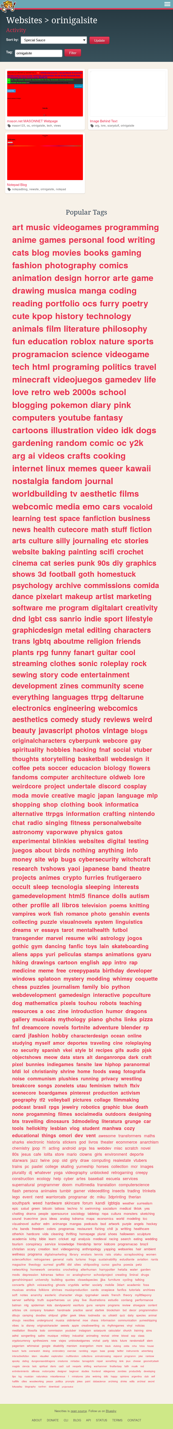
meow (50, 1057)
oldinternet (73, 1320)
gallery (21, 1019)
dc (92, 1197)
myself (42, 1042)
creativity (141, 607)
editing (99, 629)
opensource (59, 1213)
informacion (108, 1320)
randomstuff (137, 1340)
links (130, 1019)
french (116, 1295)
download (54, 1386)
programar (77, 1197)
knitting (139, 905)
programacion (40, 354)
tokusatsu (17, 1386)
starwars (20, 1160)
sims (149, 1330)
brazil (144, 1243)
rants (154, 1259)
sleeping (98, 886)
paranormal (137, 1064)
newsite (34, 189)
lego (16, 1197)
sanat (89, 1310)
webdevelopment (34, 994)
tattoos (60, 1208)
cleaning (57, 1233)
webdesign (127, 758)
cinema (24, 562)
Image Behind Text (103, 120)
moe (85, 1320)
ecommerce (126, 1142)
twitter (120, 1351)
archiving (113, 1381)
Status (101, 1420)
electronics (31, 707)
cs (103, 1325)
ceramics (54, 1269)
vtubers (140, 1160)
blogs (139, 730)
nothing (84, 850)
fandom (67, 481)
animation (32, 277)
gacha (116, 1264)
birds (62, 850)
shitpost (53, 1315)
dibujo (16, 1315)
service (50, 1243)
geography (24, 1099)
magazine (19, 1264)
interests (126, 886)
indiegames (60, 1064)
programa (35, 1254)
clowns (86, 1154)
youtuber (70, 1330)
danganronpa (110, 1057)
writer (86, 1285)
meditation (18, 1330)
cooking (109, 455)
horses (102, 1166)
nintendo (142, 813)
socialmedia (88, 1113)
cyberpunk (84, 740)
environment (116, 1154)
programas (67, 1228)
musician (29, 1376)
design (68, 277)
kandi (100, 1203)
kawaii (138, 468)
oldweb (120, 777)
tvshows (53, 868)
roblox (83, 341)
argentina (137, 1376)
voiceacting (45, 1285)
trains (17, 1166)
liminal (134, 1274)
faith (126, 1366)
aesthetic (98, 493)
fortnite (80, 1027)
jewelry (70, 1106)
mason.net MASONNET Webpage (32, 120)
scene (133, 685)
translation (106, 1184)
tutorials (134, 1290)
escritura (78, 1305)
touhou (87, 1003)
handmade (64, 1310)
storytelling (58, 758)
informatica (122, 804)
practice (78, 1310)
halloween (127, 1233)
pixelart (49, 596)
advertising (147, 1351)
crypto (72, 877)
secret (151, 1381)
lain (104, 946)
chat (18, 822)
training (138, 1330)
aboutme (69, 640)
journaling (90, 540)
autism (139, 895)
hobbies (58, 749)
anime (24, 239)
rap (133, 962)
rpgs (54, 1106)
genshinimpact (22, 1279)
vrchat (96, 1340)
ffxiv (135, 1085)
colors (51, 1228)
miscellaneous (57, 1376)
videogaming (70, 1248)
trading (133, 1190)
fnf (15, 1027)
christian (18, 1248)
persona (30, 1190)
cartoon (67, 962)
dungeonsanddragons (43, 1361)
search (126, 1238)
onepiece (107, 1290)
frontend (96, 1371)
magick (16, 1366)
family (90, 986)
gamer (79, 1190)
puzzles (40, 986)
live (84, 1300)
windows (23, 978)
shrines (57, 1290)
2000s (84, 392)
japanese (96, 868)
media (68, 506)
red (142, 1366)
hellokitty (37, 1128)
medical (125, 1208)
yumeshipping (148, 1320)
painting (82, 551)
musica (61, 290)
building (57, 1279)
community (100, 685)
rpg (42, 652)
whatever (43, 1172)
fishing (100, 1228)
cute (21, 316)
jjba (102, 1279)
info (132, 850)
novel (145, 1148)
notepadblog (19, 189)
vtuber (142, 749)
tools (18, 1128)
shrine (67, 1071)
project (54, 786)
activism (130, 1092)
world (120, 1218)
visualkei (44, 1356)
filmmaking (126, 1099)
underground (45, 1320)
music (38, 227)
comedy (64, 719)
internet (27, 468)
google (46, 1346)
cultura (116, 1213)
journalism (66, 986)
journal (99, 481)
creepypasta (84, 970)
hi (81, 1208)
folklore (44, 1290)
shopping (26, 804)
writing (141, 239)
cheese (137, 1361)
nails (69, 1259)
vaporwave (62, 831)
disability (58, 1346)
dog (17, 1003)
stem (150, 1340)
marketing (134, 596)
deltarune (127, 696)
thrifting (71, 1233)
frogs (92, 1259)
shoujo (16, 1320)
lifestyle (139, 618)
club (146, 1376)
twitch (120, 1085)
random (71, 442)
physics (92, 831)
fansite (84, 1064)
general (58, 1259)
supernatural (23, 1184)
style (80, 1050)
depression (30, 1274)
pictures (82, 1099)
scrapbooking (133, 1254)
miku (101, 1197)
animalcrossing (103, 1356)
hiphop (113, 1064)
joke (141, 1356)
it (147, 758)
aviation (142, 1259)
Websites (24, 20)
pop (55, 1160)
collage (102, 1099)
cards (95, 1290)
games (52, 239)
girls (98, 1154)
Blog (77, 1420)
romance (77, 913)
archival (141, 1381)
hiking (20, 962)
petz (139, 1264)
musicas (18, 1290)
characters (132, 629)
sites (77, 1264)
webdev (104, 1148)
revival (105, 1335)
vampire (100, 1305)
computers (33, 417)
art (17, 227)
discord (109, 786)
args (82, 1148)
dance (22, 596)
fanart (84, 652)
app (107, 962)
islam (34, 1356)
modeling (133, 1218)
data (65, 1057)
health (44, 529)
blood (124, 1335)
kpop (42, 316)
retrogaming (122, 1172)
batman (16, 1305)
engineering (74, 707)
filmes (65, 1113)
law (98, 1064)
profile (40, 905)
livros (93, 1142)
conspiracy (34, 1243)
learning (26, 518)
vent (91, 1135)
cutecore (73, 529)
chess (19, 986)
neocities (28, 1320)
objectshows (26, 1057)
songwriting (28, 1335)
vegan (94, 1351)
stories (136, 540)
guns (89, 1305)
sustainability (108, 1259)
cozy (129, 1128)
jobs (88, 1376)
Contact (134, 1420)
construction (23, 1178)
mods (16, 1274)
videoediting (98, 1190)
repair (100, 1361)
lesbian (58, 1128)
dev (79, 1135)
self (153, 1376)
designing (140, 1113)
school (112, 392)
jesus (26, 1154)
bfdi (16, 1071)
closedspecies (88, 1279)
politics (117, 366)
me (51, 607)
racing (113, 1238)
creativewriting (90, 1325)
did (69, 1264)
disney (30, 1325)
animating (92, 1335)
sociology (78, 1213)
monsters (131, 1213)
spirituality (28, 749)
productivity (135, 1371)
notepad (61, 189)
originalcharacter (47, 1325)
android (69, 1148)
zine (63, 1011)
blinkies (64, 840)
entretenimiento (20, 1371)
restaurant (84, 1228)
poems (118, 905)
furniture (114, 1279)
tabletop (93, 1213)
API (88, 1420)
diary (101, 404)
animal (152, 1315)
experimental (31, 840)
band (119, 868)
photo (98, 913)
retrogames (42, 1259)
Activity (16, 30)
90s (104, 562)
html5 (77, 895)
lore (103, 125)
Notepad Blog (17, 184)
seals (105, 1295)
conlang (126, 1300)
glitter (64, 1315)
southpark (21, 1203)
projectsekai (67, 1386)
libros (70, 905)
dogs (146, 430)
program (74, 607)
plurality (19, 1172)
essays (50, 929)
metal (74, 629)
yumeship (85, 1166)
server (16, 1300)
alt (90, 1057)
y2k (136, 442)
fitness (80, 822)
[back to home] (8, 6)
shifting (87, 1366)
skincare (72, 1203)
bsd (103, 1223)
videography (76, 1172)
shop (50, 804)
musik (135, 1366)
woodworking (37, 1381)
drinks (124, 1381)
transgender (27, 938)
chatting (18, 1213)
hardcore (33, 1233)
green (36, 1208)
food (116, 239)
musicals (43, 1019)
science (86, 354)
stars (78, 1057)
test (50, 518)
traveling (100, 1042)
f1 (44, 1148)
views (57, 125)
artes (81, 1178)
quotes (70, 1279)
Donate (53, 1420)
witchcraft (136, 859)
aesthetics (30, 719)
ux (69, 1300)
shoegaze (139, 1305)
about (43, 850)
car (147, 1121)
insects (118, 1190)
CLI (66, 1420)
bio (105, 986)
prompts (70, 1381)
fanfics (121, 1290)
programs (114, 1305)
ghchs (114, 1019)
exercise (71, 1351)
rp (146, 1027)
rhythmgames (115, 1325)
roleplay (114, 663)
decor (132, 1310)
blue (128, 1106)
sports (140, 341)
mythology (72, 1019)
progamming (40, 1113)
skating (67, 1166)
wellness (18, 1254)
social (122, 749)
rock (139, 663)
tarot (68, 929)
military (65, 1335)
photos (87, 730)
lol (26, 1071)
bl (91, 1050)
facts (23, 1351)
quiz (122, 1315)
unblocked (99, 1172)
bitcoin (47, 1208)
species (141, 1315)
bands (24, 1228)
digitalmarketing (56, 1254)
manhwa (111, 1128)
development (34, 685)
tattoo (60, 1274)
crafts (79, 455)
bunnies (35, 1064)
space (69, 518)
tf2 (42, 1099)
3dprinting (117, 1197)
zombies (122, 1371)
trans (21, 640)
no (15, 1050)
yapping (109, 1248)
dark (133, 1057)
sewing (24, 674)
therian (135, 1197)
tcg (20, 1376)
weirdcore (26, 786)
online (134, 1035)
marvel (54, 938)
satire (41, 1335)
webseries (125, 1248)
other (20, 905)
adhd (15, 1335)
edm (46, 1223)
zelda (126, 1346)
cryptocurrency (21, 1340)
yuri (50, 954)
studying (22, 1042)
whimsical (33, 1346)
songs (45, 1085)
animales (49, 1190)
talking (139, 1279)
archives (149, 1290)
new (53, 1340)
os (28, 125)
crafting (114, 813)
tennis (98, 1254)
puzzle (48, 921)
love (20, 392)
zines (69, 685)
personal (86, 239)
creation (44, 1248)
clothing (73, 804)
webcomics (118, 707)
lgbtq (42, 640)
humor (114, 1011)
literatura (112, 1121)
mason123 (18, 125)
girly (73, 1160)
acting (54, 1148)
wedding (151, 1238)
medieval (99, 1238)
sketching (147, 1213)
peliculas (69, 954)
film (53, 328)
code (69, 674)
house (150, 1346)
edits (132, 1381)
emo (91, 506)
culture (41, 540)
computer (55, 777)
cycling (127, 1279)
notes (24, 1295)
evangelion (86, 1346)
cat (45, 562)
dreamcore (35, 1027)
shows (23, 573)
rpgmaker (92, 1295)
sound (16, 1218)
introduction (87, 1011)
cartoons (30, 430)
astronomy (27, 831)
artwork (114, 1223)
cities (24, 1381)
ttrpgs (54, 813)
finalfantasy (116, 1366)
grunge (133, 1121)
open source (79, 1411)
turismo (81, 1259)
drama (31, 1213)
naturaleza (42, 1376)
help (57, 1178)
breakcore (23, 1085)
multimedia (85, 1184)
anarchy (36, 1295)
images (146, 1166)
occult (21, 886)
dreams (21, 929)
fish (58, 913)
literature (82, 328)
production (105, 1092)
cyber (69, 1178)
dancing (55, 946)
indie (92, 618)
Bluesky (111, 1411)
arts (19, 540)
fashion (27, 265)
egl (73, 1238)
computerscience (134, 1184)
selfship (29, 1300)
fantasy (108, 417)
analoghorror (82, 1274)
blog (41, 252)
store (59, 1154)
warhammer (100, 1366)
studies (85, 1371)
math (100, 529)
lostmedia (94, 1315)
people (43, 1213)
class (141, 1335)
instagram (85, 1330)
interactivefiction (20, 1356)
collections (87, 1356)
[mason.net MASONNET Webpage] (45, 94)
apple (75, 1325)
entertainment (105, 674)
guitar (107, 652)
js (117, 1228)
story (49, 674)
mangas (76, 1223)
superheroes (56, 1300)
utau (82, 1085)
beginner (74, 1371)
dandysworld (63, 1305)
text (55, 1248)
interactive (106, 994)
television (94, 905)
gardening (32, 442)
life (150, 379)
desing (46, 1351)
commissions (107, 585)
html (41, 366)
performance (144, 1300)
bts (15, 1121)
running (90, 1078)
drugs (145, 1274)
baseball (95, 1178)
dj (30, 1172)
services (130, 1178)
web (61, 392)
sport (113, 618)
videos (51, 455)
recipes (104, 1050)
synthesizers (40, 1340)
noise (18, 1078)
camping (28, 1315)
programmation (148, 1310)
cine (118, 1042)
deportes (77, 1042)
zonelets (64, 1085)
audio (133, 1050)
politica (59, 1381)
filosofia (32, 1330)
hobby (60, 1035)
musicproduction (76, 1290)
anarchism (149, 1142)
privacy (109, 1078)
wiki (92, 938)
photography (70, 265)
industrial (78, 1335)
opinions (124, 1376)
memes (82, 468)
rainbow (150, 1356)
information (83, 813)
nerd (39, 1197)
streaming (29, 663)
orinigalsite (38, 125)
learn (52, 1238)
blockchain (113, 1310)
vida (45, 1233)
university (42, 1279)
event (27, 1197)
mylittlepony (143, 1295)
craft (146, 1057)
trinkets (149, 1190)
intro (120, 962)
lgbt (35, 618)
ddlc (106, 1376)
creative (63, 795)
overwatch (34, 1351)
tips (14, 1376)
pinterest (80, 1092)
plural (101, 1233)
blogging (30, 404)
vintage (115, 730)
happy (114, 1376)
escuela (113, 1178)
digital (116, 840)
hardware (53, 1203)
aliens (19, 954)
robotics (90, 1106)
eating (138, 1238)
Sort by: (12, 40)
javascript (56, 730)
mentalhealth (93, 929)
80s (15, 1154)
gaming (126, 252)
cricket (63, 1238)
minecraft (31, 379)
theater (107, 1142)
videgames (109, 1371)
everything (30, 696)
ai (31, 455)
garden (146, 1269)
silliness (35, 1371)
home (83, 1071)
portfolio (63, 303)
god (82, 1142)
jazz (34, 1160)
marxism (72, 1346)
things (49, 1135)
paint (87, 1381)
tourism (17, 1243)
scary (31, 1248)
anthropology (91, 1248)
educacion (86, 767)
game (142, 277)
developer (139, 970)
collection (119, 1166)
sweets (65, 1325)
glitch (30, 1285)
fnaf (104, 749)
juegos (22, 850)
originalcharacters (39, 740)
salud (25, 1208)
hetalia (122, 1269)
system (104, 921)
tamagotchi (88, 1361)
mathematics (41, 1003)
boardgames (53, 1092)
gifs (119, 1050)
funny (61, 652)
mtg (26, 1305)
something (111, 1361)
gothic (20, 946)
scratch (131, 1148)
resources (25, 1011)
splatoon (49, 978)
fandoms (25, 777)
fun (18, 341)
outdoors (115, 1113)
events (141, 913)
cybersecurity (99, 859)
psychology (32, 585)
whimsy (122, 978)
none (18, 1113)
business (134, 518)
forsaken (49, 1310)
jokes (79, 1381)
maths (149, 1135)
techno (72, 1208)
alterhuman (89, 1269)
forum (87, 1203)
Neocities (61, 1411)
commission (55, 1330)
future (123, 1340)
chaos (94, 1320)
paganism (18, 1346)
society (97, 1285)
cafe (37, 1154)
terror (98, 1243)
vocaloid (138, 506)
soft (14, 1295)
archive (68, 585)
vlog (75, 1128)
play (76, 1300)
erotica (31, 1290)
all (55, 905)
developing (149, 1371)
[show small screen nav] (167, 4)
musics (60, 1320)
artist (105, 596)
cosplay (135, 786)
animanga (59, 1223)
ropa (105, 1213)
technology (108, 316)
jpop (36, 1148)
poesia (128, 1264)
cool (127, 652)
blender (131, 1027)
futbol (120, 929)
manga (92, 290)
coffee (21, 767)
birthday (113, 970)
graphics (141, 562)
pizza (146, 1019)
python (121, 986)
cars (111, 506)
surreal (48, 1264)
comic (102, 442)
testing (138, 840)
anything (111, 850)
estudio (113, 1300)
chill (110, 1228)
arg (97, 125)
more (99, 1346)
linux (55, 468)
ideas (53, 1218)
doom (67, 1184)
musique (53, 1335)
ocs (89, 303)
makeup (79, 596)
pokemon (69, 404)
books (96, 252)
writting (126, 1228)
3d (42, 573)
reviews (116, 719)
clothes (63, 663)
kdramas (47, 1274)
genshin (119, 913)
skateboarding (130, 946)
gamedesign (74, 994)
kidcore (109, 1243)
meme (46, 970)
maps (90, 1218)
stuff (119, 529)
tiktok (138, 1208)
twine (45, 1160)
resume (75, 938)
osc (50, 1011)
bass (102, 1351)
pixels (68, 1003)
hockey (151, 1223)
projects (24, 877)
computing (101, 1160)
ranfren (42, 1386)
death (141, 1106)
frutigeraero (124, 877)
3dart (120, 1285)
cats (20, 252)
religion (100, 640)
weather (128, 1203)
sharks (18, 1142)
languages (70, 696)
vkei (67, 1050)
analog (65, 1218)
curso (105, 1264)
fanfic (76, 946)
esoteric (50, 1295)
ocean (118, 1035)
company (35, 1310)
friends (128, 640)
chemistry (21, 1148)
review (126, 1305)
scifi (107, 551)
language (130, 795)
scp (133, 1335)
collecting (25, 921)
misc (118, 1148)
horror (97, 277)
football (62, 573)
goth (86, 573)
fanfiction (99, 518)
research (25, 868)
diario (53, 1366)
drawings (43, 962)
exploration (57, 1356)
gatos (114, 831)
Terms (117, 1420)
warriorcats (56, 1197)
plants (23, 652)
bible (42, 1238)
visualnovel (20, 1223)
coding (123, 290)
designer (62, 1371)
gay (135, 740)
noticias (140, 1325)
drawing (28, 290)
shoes (112, 1233)
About (37, 1420)
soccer (58, 767)
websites (92, 840)
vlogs (78, 1295)
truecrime (31, 1218)
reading (27, 303)
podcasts (91, 1223)
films (129, 493)
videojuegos (77, 379)
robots (108, 1003)
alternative (27, 813)
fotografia (134, 1071)
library (74, 1254)
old (64, 1160)
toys (91, 946)
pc (27, 1166)
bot (125, 1310)
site (40, 859)
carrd (18, 1035)
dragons (136, 1011)
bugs (68, 859)
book (95, 804)
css (51, 618)
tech (49, 125)
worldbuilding (39, 493)
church (127, 1330)
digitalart (107, 607)
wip (53, 859)
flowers (139, 767)
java (44, 1218)
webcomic (32, 506)
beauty (24, 730)
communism (41, 1078)
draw (84, 1160)
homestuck (116, 573)
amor (59, 1042)
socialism (110, 1208)
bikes (82, 1315)
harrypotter (107, 1269)
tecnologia (67, 886)
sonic (88, 663)
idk (127, 430)
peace (49, 1381)
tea (92, 1148)
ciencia (26, 1366)
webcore (115, 740)
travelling (32, 1121)
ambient (150, 1248)
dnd (19, 618)
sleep (41, 886)
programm (130, 1356)
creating (121, 1274)
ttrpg (99, 696)
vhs (15, 1228)
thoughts (25, 758)
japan (106, 795)
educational (25, 1135)
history (69, 316)
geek (73, 1315)
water (134, 1269)
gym (36, 946)
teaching (130, 1003)
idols (114, 1340)
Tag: (9, 52)
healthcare (141, 1228)
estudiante (127, 1259)
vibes (15, 1325)
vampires (24, 913)
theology (35, 1264)
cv (68, 1274)
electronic (35, 1142)
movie (40, 795)
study (91, 719)
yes (147, 1208)
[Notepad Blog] (45, 157)
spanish (51, 1050)
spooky (16, 1361)
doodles (41, 1315)
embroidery (58, 1351)
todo (42, 1330)
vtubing (117, 1346)
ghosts (60, 1285)
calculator (115, 1330)
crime (115, 1335)
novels (60, 1027)
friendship (84, 1243)
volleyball (59, 1099)
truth (40, 1300)
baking (54, 551)
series (64, 562)
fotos (142, 1346)
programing (76, 366)
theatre (140, 868)
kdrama (78, 1218)
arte (121, 277)
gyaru (144, 954)
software (27, 607)
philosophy (124, 328)
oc (122, 442)
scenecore (24, 1092)
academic (134, 1285)
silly (63, 540)
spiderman (37, 1305)
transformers (129, 1135)
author (36, 1223)
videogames (77, 227)
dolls (119, 895)
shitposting (91, 1264)
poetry (135, 303)
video (107, 430)
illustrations (97, 1300)
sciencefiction (21, 1259)
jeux (128, 1361)
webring (97, 1376)
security (30, 1050)
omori (65, 1135)
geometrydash (151, 1361)
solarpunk (100, 1330)
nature (112, 341)
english (89, 962)
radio (35, 822)
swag (115, 1071)
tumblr (65, 1190)
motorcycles (48, 1371)
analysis (84, 1238)
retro (41, 392)
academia (19, 1238)
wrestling (131, 1078)
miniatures (77, 1376)
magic (86, 795)
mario (72, 1154)
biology (115, 767)
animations (119, 954)
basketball (93, 758)
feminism (100, 1085)
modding (98, 978)
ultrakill (112, 1315)
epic (15, 1208)
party (106, 1340)
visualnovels (76, 921)
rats (108, 1254)
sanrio (70, 618)
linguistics (129, 921)
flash (16, 1190)
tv (73, 493)
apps (36, 954)
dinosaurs (57, 1121)
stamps (93, 954)
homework (37, 1269)
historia (53, 1142)
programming (132, 227)
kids (49, 1305)
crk (25, 1310)
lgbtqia (114, 1203)
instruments (132, 1351)
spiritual (43, 1366)
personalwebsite (117, 822)
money (22, 859)
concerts (18, 1285)
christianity (45, 1071)
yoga (58, 1172)
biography (30, 1386)
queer (111, 468)
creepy (142, 1172)
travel (145, 366)
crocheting (70, 1269)
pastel (37, 1166)
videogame (127, 354)
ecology (44, 1178)
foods (99, 1071)
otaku (118, 1254)
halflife (15, 1381)
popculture (137, 994)
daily (131, 1315)
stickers (69, 1142)
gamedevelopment (39, 895)
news (21, 529)
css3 (61, 1366)
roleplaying (138, 1042)
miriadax (75, 1361)
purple (126, 1223)
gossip (111, 1351)
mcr (134, 1166)
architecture (89, 777)
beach (15, 1351)
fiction (141, 529)
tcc (145, 1218)
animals (27, 328)
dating (25, 1361)
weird (142, 719)
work (44, 913)
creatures (63, 1361)
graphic (111, 1106)
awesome (107, 1135)
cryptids (73, 1285)
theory (127, 1295)
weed (37, 1203)
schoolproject (103, 1274)
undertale (82, 786)
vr (36, 929)
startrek (99, 1310)
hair (138, 1248)
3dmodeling (85, 1121)
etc (116, 540)
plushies (68, 1078)
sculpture (144, 1233)
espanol (118, 1356)
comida (146, 585)
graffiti (60, 1264)
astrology (112, 938)
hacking (84, 749)
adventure (105, 1027)
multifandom (72, 1356)
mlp (152, 795)
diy (117, 562)
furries (94, 877)
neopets (77, 1366)
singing (57, 822)
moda (20, 795)
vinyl (129, 1325)
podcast (21, 1106)
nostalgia (30, 481)
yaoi (74, 868)
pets (39, 767)
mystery (74, 978)
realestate (122, 1160)
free (61, 970)
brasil (39, 1106)
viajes (62, 1340)
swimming (92, 1208)
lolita (48, 1154)
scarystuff (113, 125)
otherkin (18, 1233)
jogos (134, 938)
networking (20, 1269)
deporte (137, 1154)
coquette (146, 978)
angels (139, 1223)
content (152, 1305)
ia (22, 1325)
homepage (87, 1233)
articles (16, 1310)
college (51, 1166)
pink (122, 404)
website (25, 551)
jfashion (38, 1035)
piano (95, 1019)
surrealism (145, 1203)
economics (105, 1218)
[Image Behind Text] (128, 94)
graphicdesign (37, 629)
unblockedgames (79, 1340)
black (108, 1346)
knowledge (66, 1243)
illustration (72, 430)
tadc (34, 1366)
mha (134, 1346)
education (48, 341)
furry (109, 303)
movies (66, 252)
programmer (48, 1184)
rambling (83, 1351)
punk (86, 562)
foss (146, 1285)
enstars (86, 1254)
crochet (130, 551)
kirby (32, 1238)
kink (121, 1361)
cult (68, 1366)
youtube (74, 417)
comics (113, 265)
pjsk (147, 1050)
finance (98, 895)
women (151, 1254)
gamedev (123, 379)
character (65, 1295)
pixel (17, 1064)
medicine (24, 970)
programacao (127, 1243)
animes (49, 877)
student (91, 1128)
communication (127, 1320)
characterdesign (89, 1035)
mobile (109, 1285)
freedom (38, 1228)
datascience (99, 1381)
